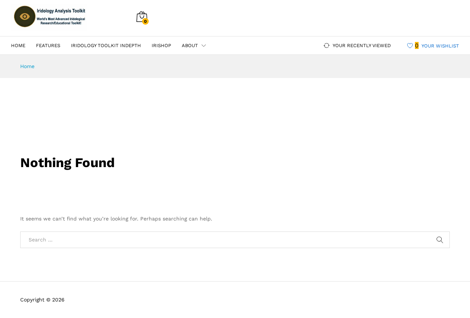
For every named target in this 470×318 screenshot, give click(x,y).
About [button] (190, 45)
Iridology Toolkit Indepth (106, 45)
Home (18, 45)
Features (48, 45)
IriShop (161, 45)
